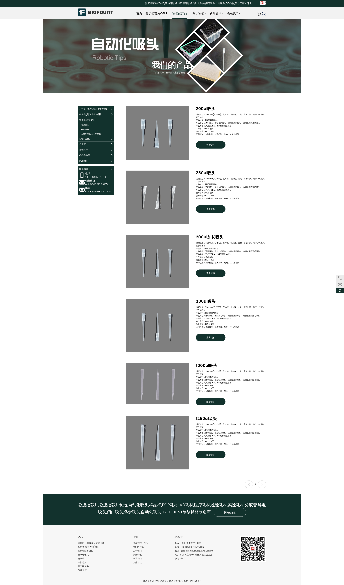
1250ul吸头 (206, 418)
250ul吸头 (205, 173)
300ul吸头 (206, 301)
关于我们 (137, 550)
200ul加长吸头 (209, 237)
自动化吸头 (84, 138)
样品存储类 (84, 155)
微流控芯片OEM (140, 543)
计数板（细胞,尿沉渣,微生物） (93, 108)
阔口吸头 (85, 129)
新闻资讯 (137, 554)
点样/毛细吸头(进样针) (91, 134)
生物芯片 (83, 149)
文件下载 (137, 562)
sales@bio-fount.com (98, 191)
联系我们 (229, 512)
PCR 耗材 (83, 160)
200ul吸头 (205, 109)
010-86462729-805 (191, 543)
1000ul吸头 (206, 365)
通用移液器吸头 (86, 119)
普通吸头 (85, 125)
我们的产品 (138, 546)
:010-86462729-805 (96, 177)
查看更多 (210, 144)
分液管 (82, 144)
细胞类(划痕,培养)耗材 (90, 114)
